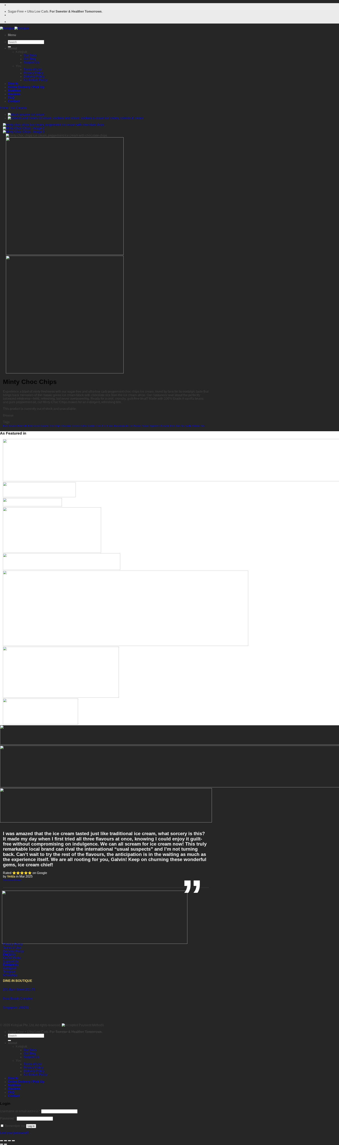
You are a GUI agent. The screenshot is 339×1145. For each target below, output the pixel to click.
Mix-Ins (129, 426)
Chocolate (66, 426)
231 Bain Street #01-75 (19, 989)
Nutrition (14, 90)
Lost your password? (14, 1133)
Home (4, 108)
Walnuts (196, 426)
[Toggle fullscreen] (5, 1140)
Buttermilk (22, 426)
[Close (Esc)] (13, 1140)
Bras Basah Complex (18, 998)
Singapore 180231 (16, 1007)
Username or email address (20, 1111)
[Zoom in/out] (1, 1140)
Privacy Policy (33, 73)
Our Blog (30, 59)
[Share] (9, 1140)
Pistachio (165, 426)
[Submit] (9, 1040)
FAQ (11, 97)
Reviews (14, 94)
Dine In (13, 83)
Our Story (30, 55)
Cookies (92, 426)
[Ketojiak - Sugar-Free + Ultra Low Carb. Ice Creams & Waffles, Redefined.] (14, 28)
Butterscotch (34, 426)
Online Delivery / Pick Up (26, 87)
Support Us (31, 62)
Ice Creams (19, 108)
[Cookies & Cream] (75, 118)
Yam (202, 426)
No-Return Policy (35, 80)
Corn (98, 426)
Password (8, 1118)
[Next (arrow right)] (5, 1144)
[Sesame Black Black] (26, 114)
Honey (110, 426)
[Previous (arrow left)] (1, 1144)
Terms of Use (33, 69)
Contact (14, 101)
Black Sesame (10, 426)
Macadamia (119, 426)
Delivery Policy (34, 76)
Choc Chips (55, 426)
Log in (31, 1126)
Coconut (76, 426)
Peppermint (154, 426)
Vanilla (188, 426)
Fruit (104, 426)
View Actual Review (12, 880)
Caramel (45, 426)
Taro (178, 426)
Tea (183, 426)
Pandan (137, 426)
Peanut (145, 426)
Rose (172, 426)
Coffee (84, 426)
